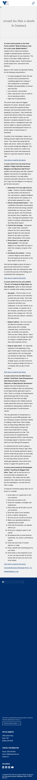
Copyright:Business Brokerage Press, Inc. (18, 568)
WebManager (20, 776)
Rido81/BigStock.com (11, 571)
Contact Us (5, 757)
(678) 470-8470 (11, 751)
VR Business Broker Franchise (10, 723)
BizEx (25, 776)
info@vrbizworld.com (12, 754)
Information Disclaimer (10, 776)
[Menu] (33, 3)
